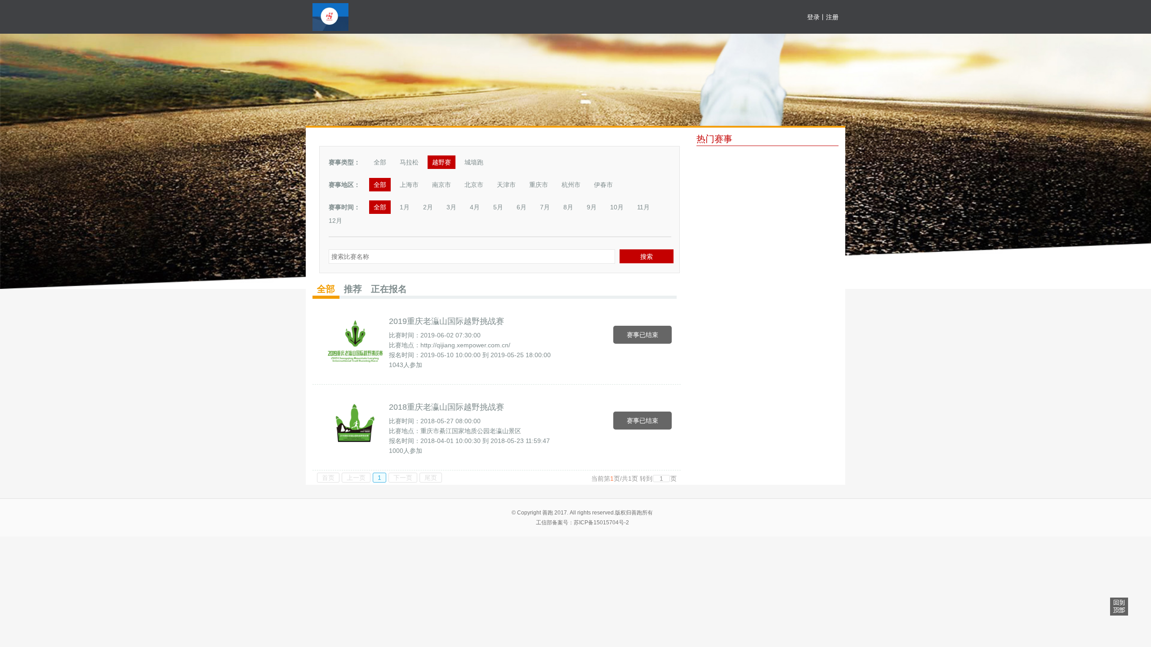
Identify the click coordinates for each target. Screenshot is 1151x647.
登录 (813, 17)
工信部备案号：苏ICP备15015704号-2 (582, 522)
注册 (832, 17)
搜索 (646, 256)
